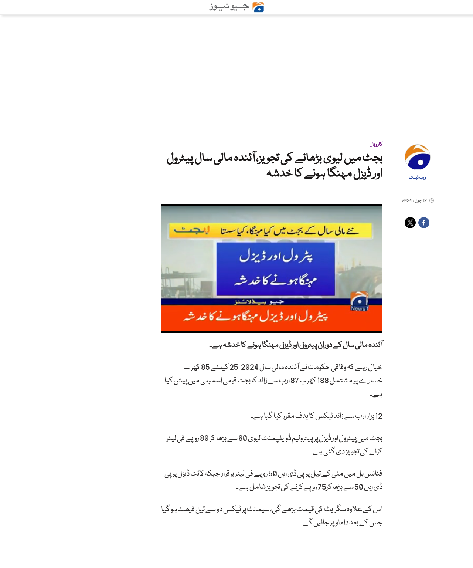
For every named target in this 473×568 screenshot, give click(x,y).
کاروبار (376, 145)
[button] (183, 327)
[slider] (271, 327)
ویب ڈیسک (417, 178)
